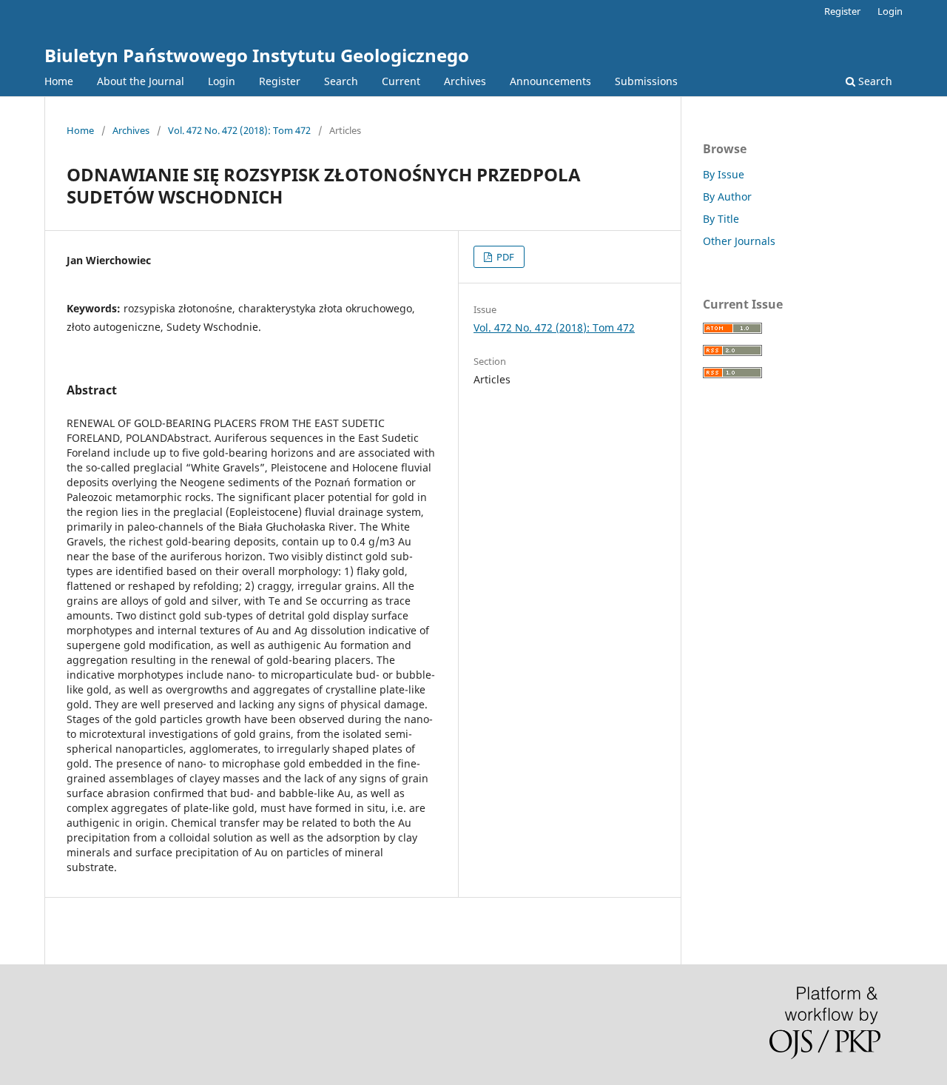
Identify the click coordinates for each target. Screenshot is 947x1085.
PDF (504, 256)
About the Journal (140, 81)
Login (221, 81)
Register (279, 81)
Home (58, 81)
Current (401, 81)
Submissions (646, 81)
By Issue (723, 174)
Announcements (550, 81)
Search (341, 81)
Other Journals (739, 241)
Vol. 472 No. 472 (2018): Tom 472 (239, 130)
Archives (465, 81)
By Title (721, 219)
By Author (727, 196)
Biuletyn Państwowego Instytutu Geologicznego (256, 55)
